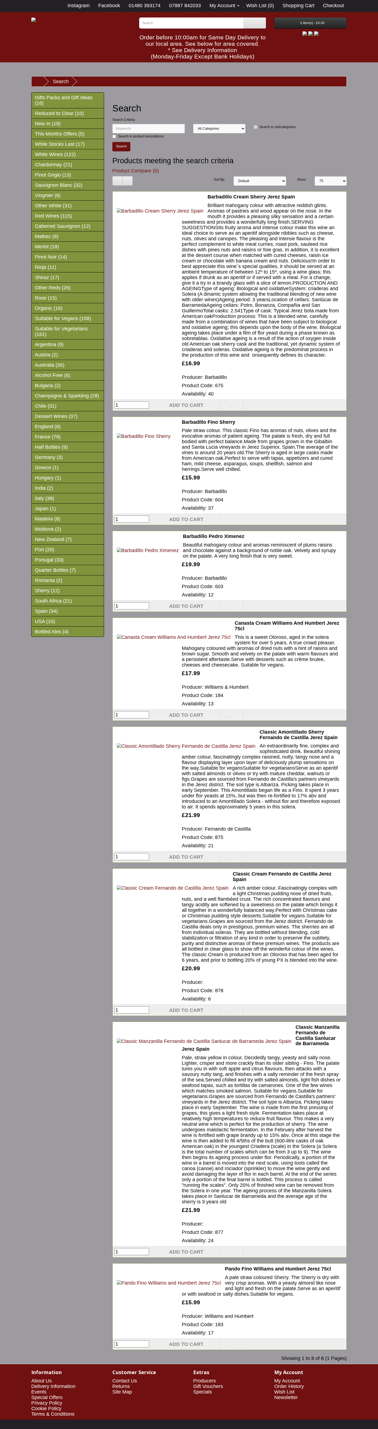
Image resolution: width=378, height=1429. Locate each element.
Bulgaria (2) (48, 385)
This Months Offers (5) (59, 134)
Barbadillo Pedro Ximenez (213, 536)
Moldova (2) (48, 529)
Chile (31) (45, 406)
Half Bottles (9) (51, 447)
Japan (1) (45, 508)
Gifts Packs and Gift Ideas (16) (63, 100)
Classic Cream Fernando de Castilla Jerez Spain (282, 876)
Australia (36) (49, 365)
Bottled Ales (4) (52, 631)
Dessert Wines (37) (56, 416)
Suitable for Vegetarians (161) (61, 331)
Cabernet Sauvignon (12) (62, 226)
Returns (121, 1386)
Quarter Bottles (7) (55, 570)
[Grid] (127, 181)
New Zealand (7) (53, 539)
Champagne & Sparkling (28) (67, 396)
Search (61, 81)
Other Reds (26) (53, 287)
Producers (204, 1381)
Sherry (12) (47, 590)
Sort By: (219, 180)
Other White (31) (53, 205)
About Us (41, 1381)
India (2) (44, 488)
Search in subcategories (277, 127)
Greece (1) (47, 467)
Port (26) (44, 549)
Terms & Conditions (52, 1414)
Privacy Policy (46, 1403)
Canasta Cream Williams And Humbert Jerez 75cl (287, 625)
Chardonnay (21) (53, 164)
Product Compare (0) (135, 170)
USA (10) (45, 621)
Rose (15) (46, 298)
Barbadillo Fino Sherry (208, 422)
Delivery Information (53, 1386)
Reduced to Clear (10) (59, 113)
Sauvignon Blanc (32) (58, 185)
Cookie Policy (46, 1408)
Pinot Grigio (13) (53, 175)
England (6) (48, 426)
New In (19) (48, 123)
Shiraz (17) (47, 277)
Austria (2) (46, 355)
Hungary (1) (48, 478)
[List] (117, 181)
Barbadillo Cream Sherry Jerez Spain (251, 197)
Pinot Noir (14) (51, 257)
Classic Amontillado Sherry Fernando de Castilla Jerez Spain (299, 734)
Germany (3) (49, 457)
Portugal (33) (49, 560)
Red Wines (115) (53, 216)
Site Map (122, 1392)
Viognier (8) (48, 195)
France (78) (48, 437)
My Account (287, 1381)
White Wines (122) (55, 154)
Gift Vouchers (208, 1386)
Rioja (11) (45, 267)
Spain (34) (46, 611)
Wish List (284, 1392)
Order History (289, 1386)
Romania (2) (48, 580)
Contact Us (124, 1381)
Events (38, 1392)
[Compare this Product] (254, 405)
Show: (301, 180)
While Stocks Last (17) (60, 144)
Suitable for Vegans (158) (63, 318)
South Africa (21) (53, 601)
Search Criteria (123, 120)
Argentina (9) (49, 344)
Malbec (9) (46, 236)
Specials (202, 1392)
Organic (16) (49, 308)
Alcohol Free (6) (52, 375)
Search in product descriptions (141, 136)
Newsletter (286, 1397)
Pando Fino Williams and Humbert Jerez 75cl (278, 1269)
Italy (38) (44, 498)
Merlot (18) (47, 246)
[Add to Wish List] (231, 405)
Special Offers (47, 1397)
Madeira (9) (47, 519)
